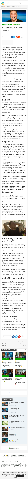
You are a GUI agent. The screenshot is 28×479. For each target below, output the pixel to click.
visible (9, 42)
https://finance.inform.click (20, 461)
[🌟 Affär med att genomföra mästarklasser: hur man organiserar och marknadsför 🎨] (20, 356)
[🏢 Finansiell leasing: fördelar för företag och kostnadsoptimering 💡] (5, 404)
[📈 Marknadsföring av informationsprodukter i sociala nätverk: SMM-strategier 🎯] (5, 410)
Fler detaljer (14, 477)
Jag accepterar (20, 476)
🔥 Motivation (16, 24)
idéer (18, 249)
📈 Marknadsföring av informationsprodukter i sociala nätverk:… (16, 410)
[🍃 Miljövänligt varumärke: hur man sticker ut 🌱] (5, 423)
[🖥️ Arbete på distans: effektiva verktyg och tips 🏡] (7, 373)
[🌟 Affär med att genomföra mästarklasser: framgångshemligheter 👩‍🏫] (20, 373)
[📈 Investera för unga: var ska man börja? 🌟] (5, 440)
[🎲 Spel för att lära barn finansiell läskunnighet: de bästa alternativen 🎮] (5, 417)
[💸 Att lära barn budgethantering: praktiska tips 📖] (5, 434)
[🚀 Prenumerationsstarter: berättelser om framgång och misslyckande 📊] (7, 356)
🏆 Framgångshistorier (7, 24)
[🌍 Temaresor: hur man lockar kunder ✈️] (5, 429)
